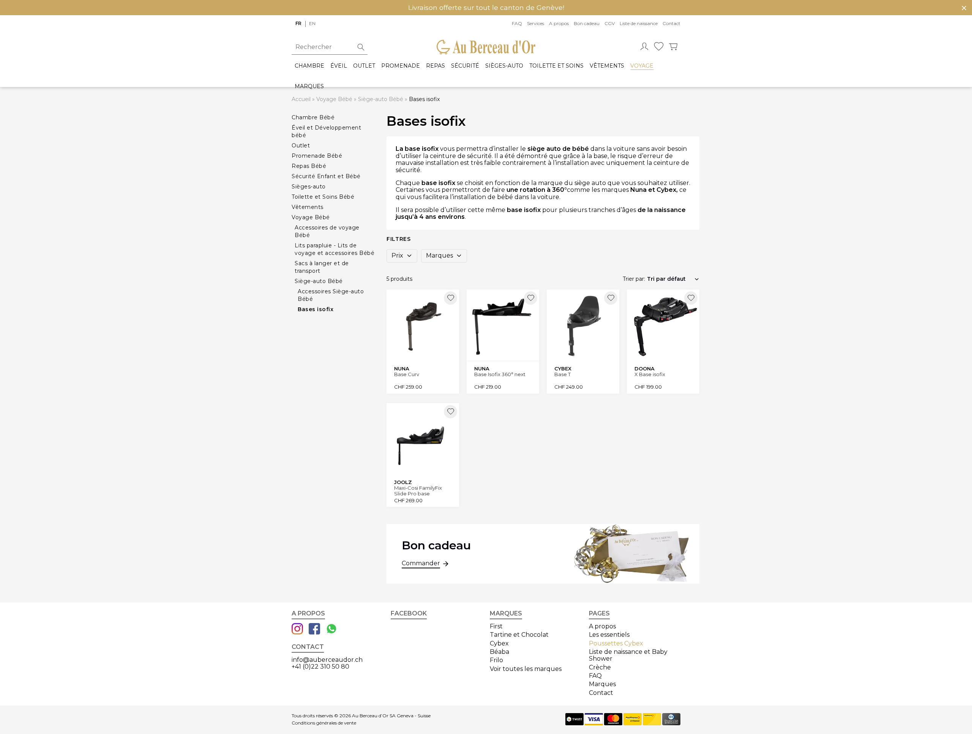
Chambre (309, 66)
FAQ (517, 23)
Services (535, 23)
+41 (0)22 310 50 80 (320, 666)
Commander (421, 563)
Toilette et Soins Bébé (323, 196)
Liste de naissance (639, 23)
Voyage (641, 66)
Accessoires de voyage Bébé (327, 231)
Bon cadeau (587, 23)
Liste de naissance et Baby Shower (628, 655)
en (312, 23)
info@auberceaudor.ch (327, 659)
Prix (397, 255)
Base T (562, 374)
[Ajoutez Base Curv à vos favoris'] (450, 298)
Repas (435, 66)
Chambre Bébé (313, 117)
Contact (671, 23)
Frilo (496, 660)
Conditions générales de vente (324, 723)
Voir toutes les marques (526, 668)
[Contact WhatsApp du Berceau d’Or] (331, 629)
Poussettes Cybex (616, 643)
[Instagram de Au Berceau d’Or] (297, 629)
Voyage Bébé (334, 99)
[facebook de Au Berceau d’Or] (314, 629)
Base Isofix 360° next (499, 374)
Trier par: (634, 279)
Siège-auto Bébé (380, 99)
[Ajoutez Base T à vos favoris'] (610, 298)
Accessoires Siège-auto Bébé (331, 295)
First (496, 626)
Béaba (499, 651)
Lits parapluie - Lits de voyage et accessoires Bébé (334, 249)
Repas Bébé (309, 166)
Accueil (301, 99)
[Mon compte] (644, 47)
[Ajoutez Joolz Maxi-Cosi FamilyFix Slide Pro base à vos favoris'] (450, 411)
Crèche (600, 667)
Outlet (364, 66)
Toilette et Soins (556, 66)
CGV (609, 23)
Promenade (400, 66)
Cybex (499, 643)
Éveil (338, 66)
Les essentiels (609, 634)
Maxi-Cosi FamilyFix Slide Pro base (418, 490)
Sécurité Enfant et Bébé (326, 176)
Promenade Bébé (317, 155)
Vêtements (607, 66)
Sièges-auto (504, 66)
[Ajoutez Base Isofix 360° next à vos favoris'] (530, 298)
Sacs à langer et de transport (322, 267)
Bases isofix (315, 309)
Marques (309, 86)
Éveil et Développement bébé (326, 131)
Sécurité (465, 66)
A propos (559, 23)
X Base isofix (649, 374)
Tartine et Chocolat (519, 634)
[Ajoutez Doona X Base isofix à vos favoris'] (690, 298)
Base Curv (406, 374)
